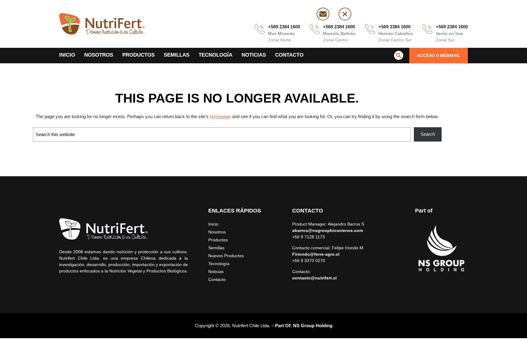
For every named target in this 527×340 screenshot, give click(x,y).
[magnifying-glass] (398, 55)
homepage (220, 116)
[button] (438, 55)
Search (428, 134)
